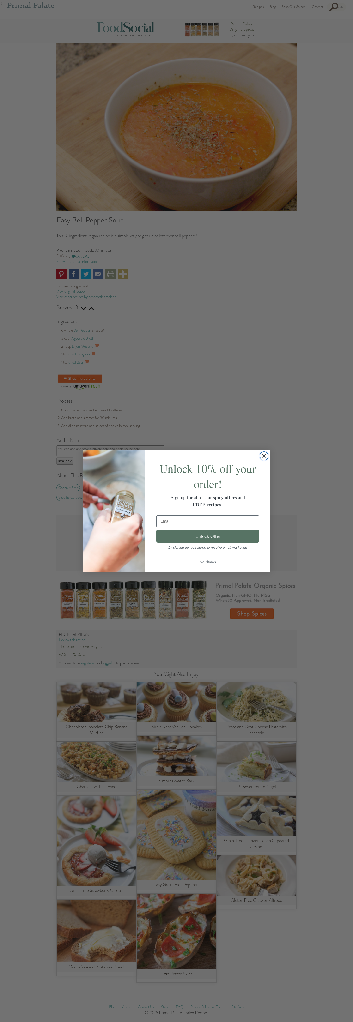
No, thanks (208, 561)
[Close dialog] (264, 456)
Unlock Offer (207, 536)
